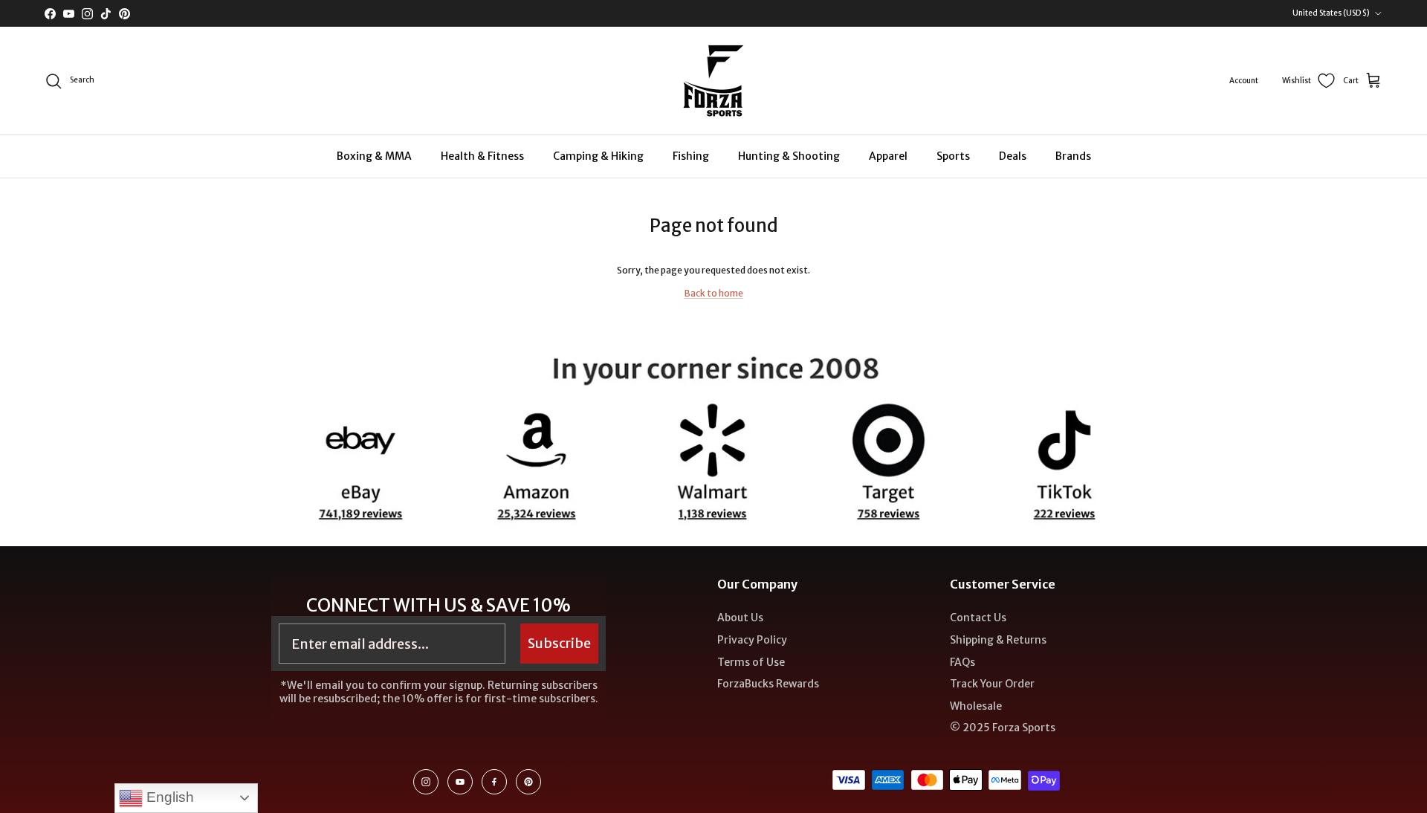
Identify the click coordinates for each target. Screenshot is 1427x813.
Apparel (888, 156)
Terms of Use (751, 662)
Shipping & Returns (998, 640)
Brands (1073, 156)
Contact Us (978, 617)
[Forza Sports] (714, 81)
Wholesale (976, 706)
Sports (953, 156)
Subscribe (559, 643)
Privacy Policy (752, 640)
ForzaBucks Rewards (768, 683)
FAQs (962, 662)
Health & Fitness (482, 156)
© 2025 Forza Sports (1002, 727)
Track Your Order (992, 683)
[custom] (426, 781)
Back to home (714, 293)
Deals (1012, 156)
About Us (740, 617)
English (168, 797)
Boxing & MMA (374, 156)
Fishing (691, 156)
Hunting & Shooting (789, 156)
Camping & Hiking (598, 156)
